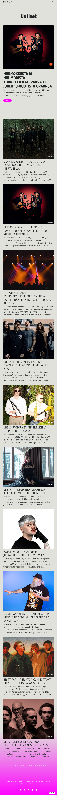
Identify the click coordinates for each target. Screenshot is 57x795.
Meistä (20, 781)
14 (33, 765)
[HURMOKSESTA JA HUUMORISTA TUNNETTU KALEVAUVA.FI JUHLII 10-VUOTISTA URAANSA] (28, 204)
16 (37, 765)
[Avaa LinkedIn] (36, 790)
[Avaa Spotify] (32, 790)
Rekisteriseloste (28, 781)
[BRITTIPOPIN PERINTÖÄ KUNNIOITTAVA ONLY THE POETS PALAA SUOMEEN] (28, 657)
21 (47, 765)
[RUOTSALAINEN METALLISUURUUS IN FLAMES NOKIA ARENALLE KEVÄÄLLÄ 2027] (28, 339)
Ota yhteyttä (39, 781)
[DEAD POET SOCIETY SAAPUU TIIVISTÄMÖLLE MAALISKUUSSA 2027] (28, 719)
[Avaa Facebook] (25, 790)
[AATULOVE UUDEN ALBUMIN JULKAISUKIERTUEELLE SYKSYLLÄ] (28, 529)
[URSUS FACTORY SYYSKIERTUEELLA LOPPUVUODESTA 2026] (28, 405)
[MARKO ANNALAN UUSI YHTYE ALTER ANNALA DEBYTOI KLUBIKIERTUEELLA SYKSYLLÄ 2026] (28, 591)
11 (27, 765)
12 (29, 765)
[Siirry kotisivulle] (7, 1)
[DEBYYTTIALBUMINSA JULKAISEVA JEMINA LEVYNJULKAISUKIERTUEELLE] (28, 467)
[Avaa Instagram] (21, 790)
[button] (53, 2)
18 (41, 765)
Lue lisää (7, 100)
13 (31, 765)
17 (39, 765)
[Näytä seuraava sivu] (51, 64)
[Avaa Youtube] (28, 790)
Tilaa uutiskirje (11, 781)
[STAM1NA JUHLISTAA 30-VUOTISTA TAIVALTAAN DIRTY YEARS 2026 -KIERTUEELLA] (28, 139)
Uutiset (16, 4)
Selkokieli (22, 784)
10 (25, 765)
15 (35, 765)
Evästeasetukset (32, 784)
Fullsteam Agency (7, 4)
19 (43, 765)
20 (45, 765)
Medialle (47, 781)
